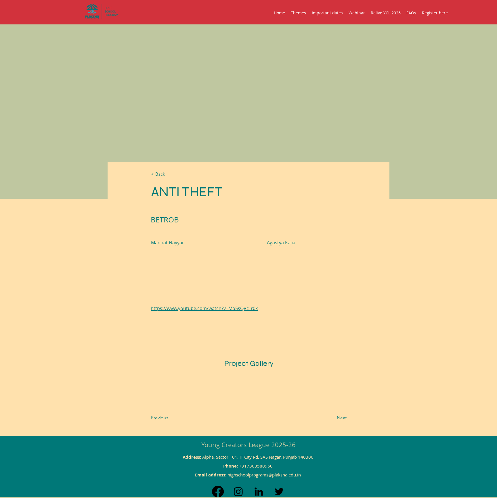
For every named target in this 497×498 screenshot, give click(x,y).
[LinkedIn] (259, 491)
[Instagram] (238, 491)
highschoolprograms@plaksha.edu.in (264, 475)
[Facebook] (218, 491)
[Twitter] (279, 491)
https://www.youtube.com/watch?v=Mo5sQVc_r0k (204, 308)
